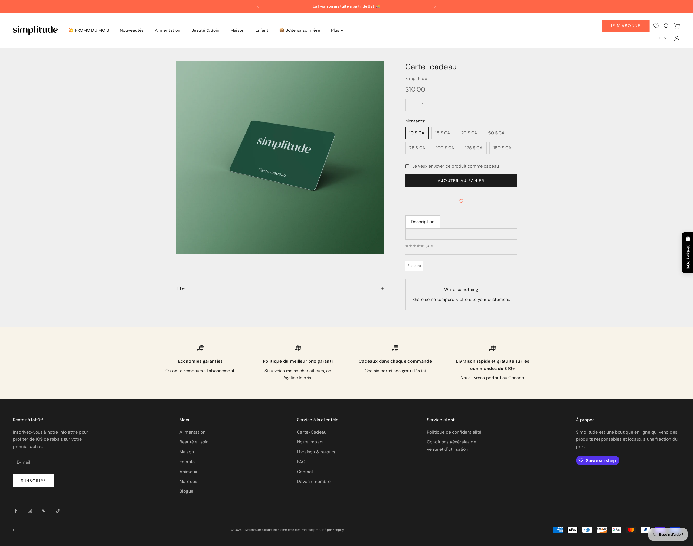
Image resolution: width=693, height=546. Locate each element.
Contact (305, 471)
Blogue (186, 491)
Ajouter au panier (461, 180)
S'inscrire (33, 480)
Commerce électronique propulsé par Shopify (311, 530)
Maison (237, 30)
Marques (188, 481)
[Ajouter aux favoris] (461, 201)
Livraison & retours (316, 452)
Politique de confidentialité (454, 432)
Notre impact (310, 442)
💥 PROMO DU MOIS (88, 30)
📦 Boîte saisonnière (299, 30)
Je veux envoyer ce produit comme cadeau (455, 166)
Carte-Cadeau (311, 432)
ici (423, 370)
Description (422, 222)
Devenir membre (314, 481)
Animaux (188, 471)
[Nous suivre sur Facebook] (15, 511)
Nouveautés (132, 30)
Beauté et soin (193, 442)
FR (659, 38)
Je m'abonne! (626, 25)
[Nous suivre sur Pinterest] (44, 511)
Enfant (262, 30)
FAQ (301, 461)
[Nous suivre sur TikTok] (58, 511)
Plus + (337, 30)
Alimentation (168, 30)
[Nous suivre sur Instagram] (29, 511)
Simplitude (416, 78)
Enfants (187, 461)
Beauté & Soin (205, 30)
